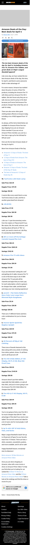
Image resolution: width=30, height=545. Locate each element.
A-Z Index (21, 522)
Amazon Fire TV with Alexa (13, 255)
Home (3, 494)
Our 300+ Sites (22, 509)
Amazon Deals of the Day (13, 494)
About (3, 506)
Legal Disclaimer (23, 518)
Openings (21, 506)
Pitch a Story (22, 512)
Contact (4, 509)
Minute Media (11, 531)
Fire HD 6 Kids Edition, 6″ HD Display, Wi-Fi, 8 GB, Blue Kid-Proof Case (14, 361)
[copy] (12, 38)
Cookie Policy (5, 518)
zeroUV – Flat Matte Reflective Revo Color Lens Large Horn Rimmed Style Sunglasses (14, 295)
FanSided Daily (6, 512)
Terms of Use (22, 515)
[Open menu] (3, 2)
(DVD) (7, 204)
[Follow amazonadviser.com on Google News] (25, 488)
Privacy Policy (5, 515)
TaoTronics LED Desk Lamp (14, 179)
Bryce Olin (7, 34)
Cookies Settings (6, 527)
